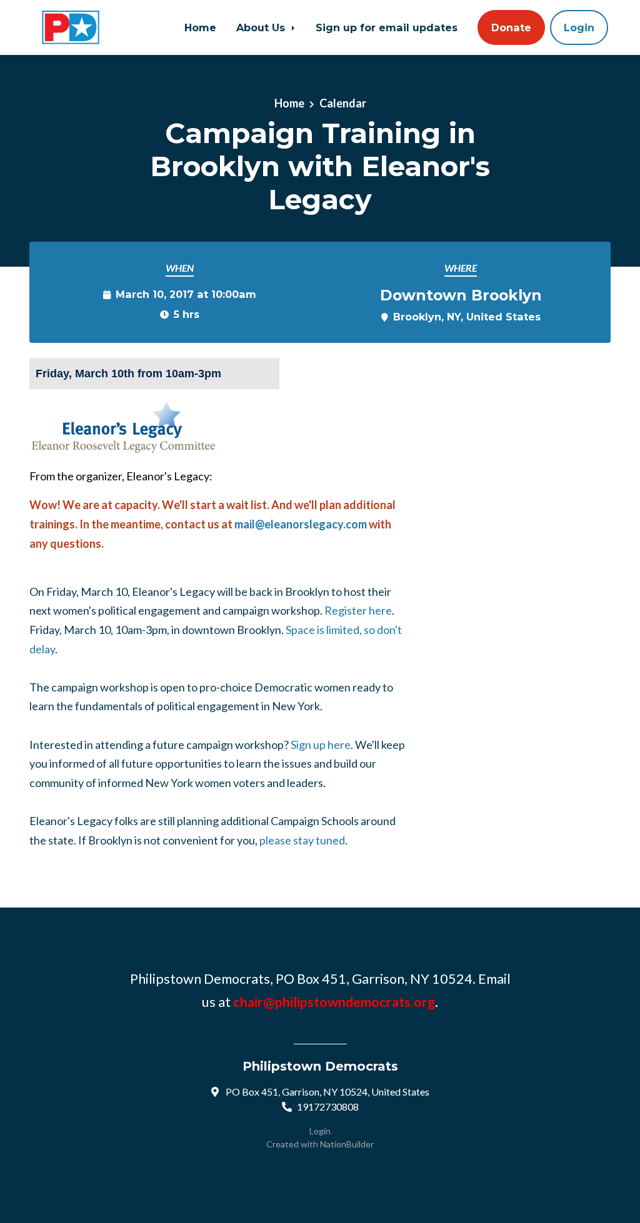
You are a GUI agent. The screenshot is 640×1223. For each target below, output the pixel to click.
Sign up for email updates (387, 27)
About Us (262, 27)
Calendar (342, 103)
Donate (511, 27)
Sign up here (321, 744)
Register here (358, 610)
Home (200, 27)
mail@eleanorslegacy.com (300, 524)
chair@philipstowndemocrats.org (334, 1002)
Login (579, 27)
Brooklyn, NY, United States (467, 316)
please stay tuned (302, 840)
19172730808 (328, 1106)
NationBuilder (347, 1144)
